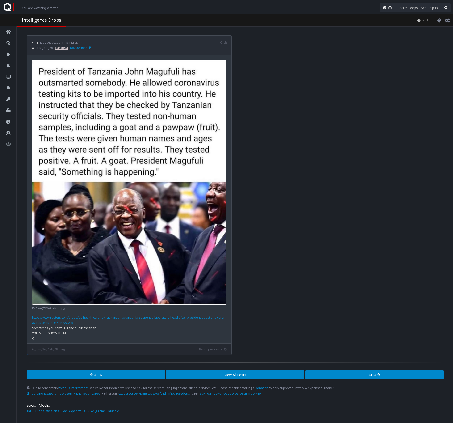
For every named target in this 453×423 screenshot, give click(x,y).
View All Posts (235, 374)
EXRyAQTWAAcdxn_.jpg (48, 308)
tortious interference (74, 388)
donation (261, 388)
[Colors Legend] (439, 20)
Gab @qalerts (71, 411)
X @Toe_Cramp (95, 411)
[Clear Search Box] (391, 7)
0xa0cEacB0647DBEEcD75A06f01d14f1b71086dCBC (154, 393)
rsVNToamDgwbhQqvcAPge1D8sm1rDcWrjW (230, 393)
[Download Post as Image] (225, 42)
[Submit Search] (446, 7)
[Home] (419, 20)
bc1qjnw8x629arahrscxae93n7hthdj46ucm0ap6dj (66, 393)
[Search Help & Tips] (383, 7)
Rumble (113, 411)
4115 (35, 42)
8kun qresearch (210, 349)
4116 (97, 374)
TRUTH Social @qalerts (43, 411)
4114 (373, 374)
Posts (430, 20)
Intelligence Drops (41, 20)
